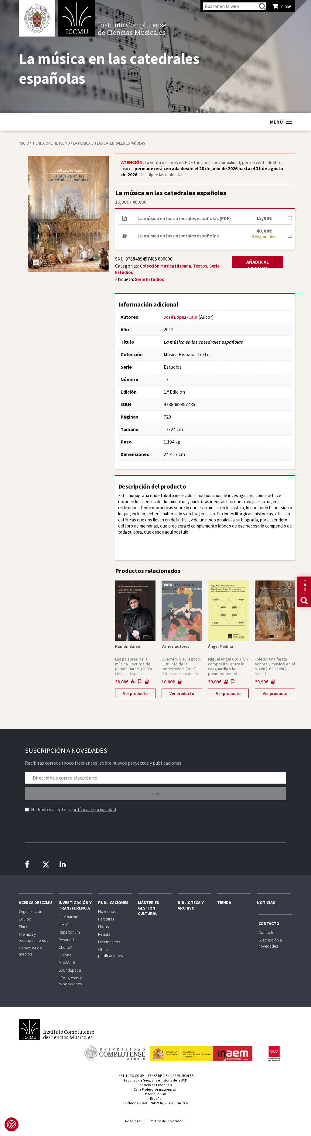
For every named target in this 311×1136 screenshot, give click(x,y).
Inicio (24, 143)
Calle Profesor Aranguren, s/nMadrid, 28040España (155, 1094)
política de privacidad (94, 809)
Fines (23, 926)
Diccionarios (109, 942)
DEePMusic (68, 917)
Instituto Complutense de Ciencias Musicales (76, 18)
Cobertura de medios (30, 951)
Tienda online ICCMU (51, 143)
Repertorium (69, 932)
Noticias (266, 902)
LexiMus (65, 924)
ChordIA (65, 947)
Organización (30, 911)
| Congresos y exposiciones (70, 981)
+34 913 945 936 (151, 1103)
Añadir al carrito (257, 263)
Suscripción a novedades (270, 943)
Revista (104, 934)
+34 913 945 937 (177, 1103)
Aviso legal (133, 1121)
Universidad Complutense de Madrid (37, 18)
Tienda (224, 902)
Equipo (25, 919)
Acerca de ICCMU (35, 902)
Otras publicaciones (110, 952)
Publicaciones (113, 902)
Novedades (108, 911)
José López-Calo (180, 317)
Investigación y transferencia (75, 905)
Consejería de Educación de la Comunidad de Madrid (274, 1053)
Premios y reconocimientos (33, 937)
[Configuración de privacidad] (12, 1124)
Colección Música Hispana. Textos (173, 266)
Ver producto (135, 693)
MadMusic (67, 962)
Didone (65, 955)
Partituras (106, 919)
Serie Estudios (149, 279)
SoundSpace (70, 970)
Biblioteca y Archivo (191, 905)
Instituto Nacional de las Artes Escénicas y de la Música (201, 1050)
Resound (66, 939)
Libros (103, 926)
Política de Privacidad (166, 1121)
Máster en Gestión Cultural (148, 908)
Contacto (268, 923)
